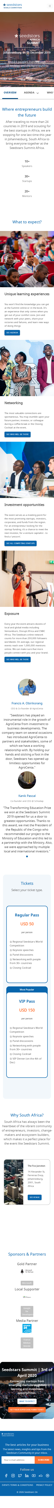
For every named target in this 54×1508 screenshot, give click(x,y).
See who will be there (17, 434)
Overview (10, 92)
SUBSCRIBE (43, 1460)
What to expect (27, 1401)
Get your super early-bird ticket (27, 1409)
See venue (35, 1197)
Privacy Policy (44, 1485)
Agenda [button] (29, 92)
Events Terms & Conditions (17, 1485)
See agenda (12, 332)
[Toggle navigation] (49, 6)
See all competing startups (20, 543)
